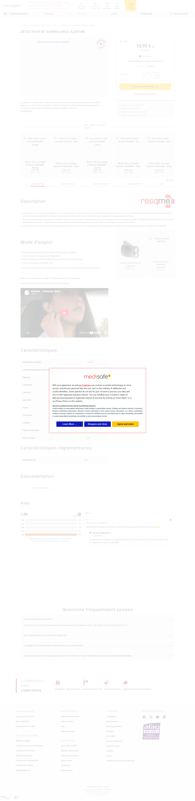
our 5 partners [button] (85, 385)
